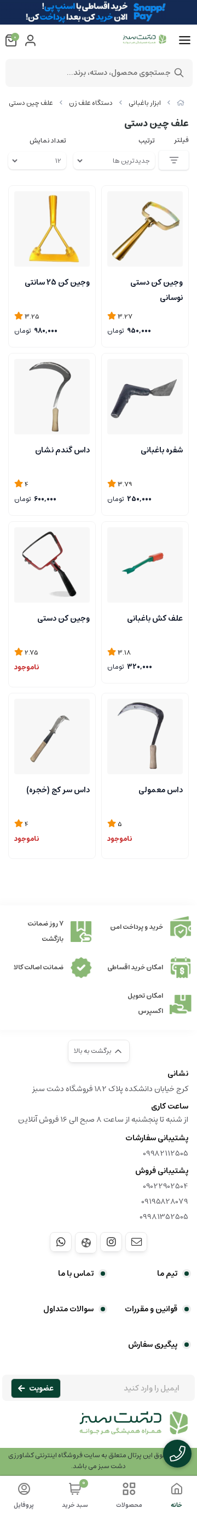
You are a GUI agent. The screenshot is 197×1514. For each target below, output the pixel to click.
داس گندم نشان (62, 450)
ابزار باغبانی (145, 103)
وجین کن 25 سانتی (57, 282)
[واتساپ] (61, 1242)
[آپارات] (86, 1242)
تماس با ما (76, 1273)
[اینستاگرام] (111, 1242)
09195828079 (164, 1201)
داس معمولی (160, 790)
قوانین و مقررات (151, 1309)
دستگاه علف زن (91, 103)
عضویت (41, 1388)
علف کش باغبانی (155, 618)
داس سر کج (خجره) (58, 790)
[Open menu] (184, 40)
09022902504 (165, 1186)
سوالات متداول (68, 1309)
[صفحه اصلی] (180, 103)
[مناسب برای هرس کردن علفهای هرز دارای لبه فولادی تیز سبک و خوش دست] (52, 736)
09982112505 (165, 1153)
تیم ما (167, 1273)
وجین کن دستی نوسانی (156, 289)
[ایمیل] (136, 1242)
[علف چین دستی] (98, 1429)
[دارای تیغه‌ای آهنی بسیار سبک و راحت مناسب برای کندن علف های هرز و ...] (145, 736)
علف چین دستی (31, 103)
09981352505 (164, 1216)
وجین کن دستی (63, 618)
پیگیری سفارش (152, 1344)
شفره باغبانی (162, 450)
